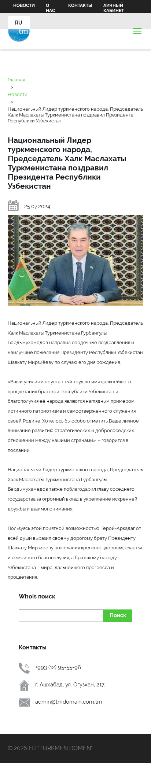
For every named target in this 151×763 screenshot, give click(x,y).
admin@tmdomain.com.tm (68, 702)
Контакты (80, 5)
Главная (16, 79)
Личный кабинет (113, 8)
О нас (50, 8)
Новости (24, 5)
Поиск (118, 615)
